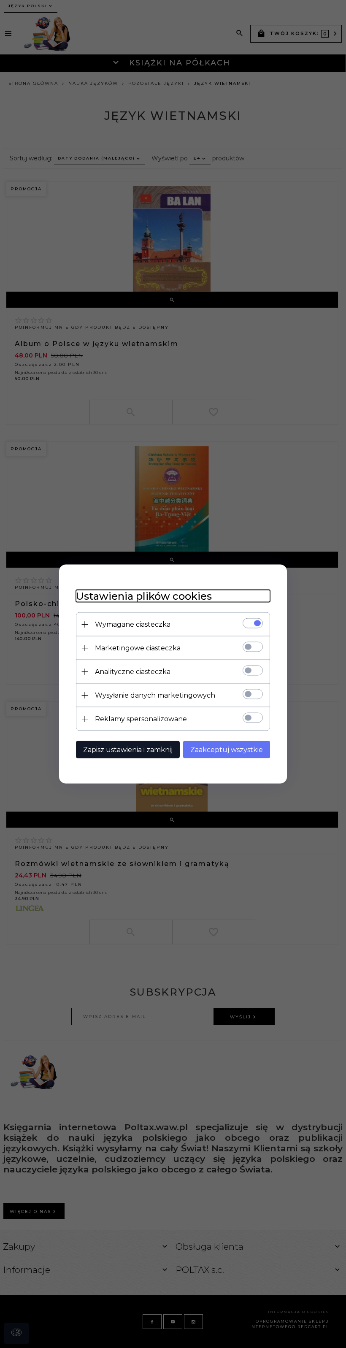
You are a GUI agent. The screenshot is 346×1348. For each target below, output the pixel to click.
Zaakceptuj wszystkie (226, 750)
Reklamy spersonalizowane (141, 719)
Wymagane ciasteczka (132, 624)
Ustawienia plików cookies (144, 596)
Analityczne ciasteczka (132, 672)
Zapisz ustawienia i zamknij (128, 750)
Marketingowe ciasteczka (138, 648)
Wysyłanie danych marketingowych (155, 695)
